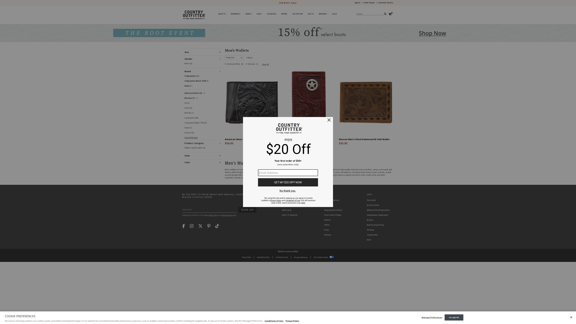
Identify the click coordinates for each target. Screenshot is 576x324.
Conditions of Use (274, 321)
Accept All (454, 317)
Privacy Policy (292, 321)
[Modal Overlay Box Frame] (288, 162)
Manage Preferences (432, 317)
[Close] (571, 317)
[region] (288, 317)
